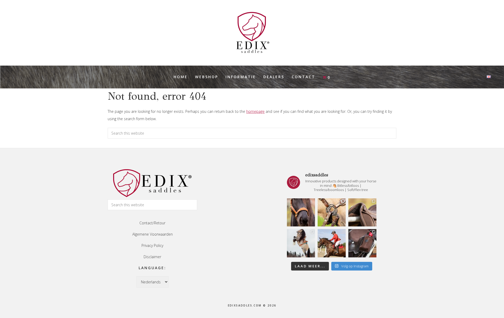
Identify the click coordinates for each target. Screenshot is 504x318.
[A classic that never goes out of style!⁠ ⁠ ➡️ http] (301, 212)
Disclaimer (152, 256)
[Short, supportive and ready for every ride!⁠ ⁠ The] (362, 212)
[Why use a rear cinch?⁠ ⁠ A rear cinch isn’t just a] (301, 243)
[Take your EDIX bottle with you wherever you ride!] (362, 243)
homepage (255, 111)
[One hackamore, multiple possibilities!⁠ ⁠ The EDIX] (332, 212)
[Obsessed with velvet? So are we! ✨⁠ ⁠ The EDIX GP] (332, 243)
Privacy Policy (152, 245)
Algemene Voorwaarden (152, 234)
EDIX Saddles (252, 32)
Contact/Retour (152, 222)
